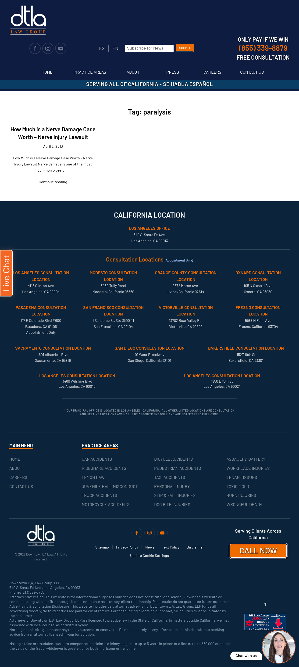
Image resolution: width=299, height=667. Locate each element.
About (133, 72)
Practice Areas (90, 72)
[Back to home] (28, 20)
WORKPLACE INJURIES (248, 468)
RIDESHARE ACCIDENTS (104, 468)
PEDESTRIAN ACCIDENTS (177, 468)
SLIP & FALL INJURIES (175, 495)
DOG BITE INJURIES (172, 504)
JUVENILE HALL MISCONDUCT (110, 486)
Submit (184, 48)
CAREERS (18, 477)
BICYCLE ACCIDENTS (173, 459)
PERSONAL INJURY (172, 486)
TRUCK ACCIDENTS (99, 495)
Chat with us (246, 655)
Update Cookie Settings (149, 555)
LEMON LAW (93, 477)
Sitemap (102, 547)
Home (47, 72)
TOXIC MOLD (238, 486)
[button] (265, 604)
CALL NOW (258, 550)
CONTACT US (21, 486)
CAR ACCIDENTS (97, 459)
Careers (212, 72)
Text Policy (170, 547)
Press (172, 72)
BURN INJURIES (241, 495)
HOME (14, 459)
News (150, 547)
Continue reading (53, 181)
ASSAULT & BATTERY (246, 459)
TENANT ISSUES (242, 477)
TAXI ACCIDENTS (169, 477)
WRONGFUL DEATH (244, 504)
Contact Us (252, 72)
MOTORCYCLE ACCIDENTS (106, 504)
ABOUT (15, 468)
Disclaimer (195, 547)
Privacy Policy (127, 547)
